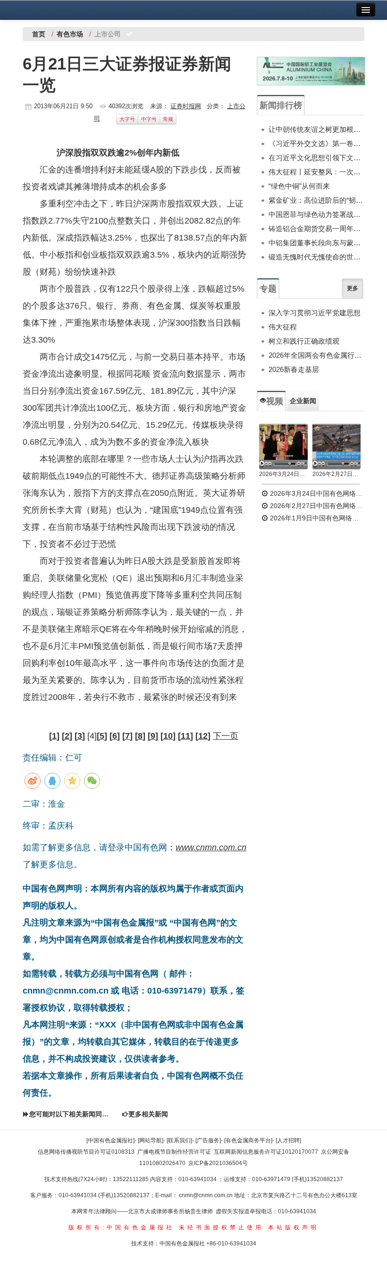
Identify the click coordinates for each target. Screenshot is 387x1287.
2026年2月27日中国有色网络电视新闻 (336, 474)
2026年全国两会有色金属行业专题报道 (316, 355)
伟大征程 (283, 327)
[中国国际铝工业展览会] (311, 71)
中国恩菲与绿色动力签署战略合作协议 (316, 214)
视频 (274, 401)
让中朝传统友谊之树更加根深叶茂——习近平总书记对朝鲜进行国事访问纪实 (316, 129)
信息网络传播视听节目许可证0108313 (86, 1152)
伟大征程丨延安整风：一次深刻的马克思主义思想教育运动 (316, 172)
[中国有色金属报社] (110, 1140)
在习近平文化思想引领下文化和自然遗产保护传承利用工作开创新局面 (316, 158)
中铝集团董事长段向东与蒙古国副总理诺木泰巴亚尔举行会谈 (316, 243)
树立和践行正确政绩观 (304, 341)
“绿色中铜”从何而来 (299, 186)
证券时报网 (185, 106)
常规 (168, 119)
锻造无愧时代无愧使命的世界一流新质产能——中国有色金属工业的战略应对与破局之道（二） (316, 257)
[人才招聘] (288, 1140)
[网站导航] (150, 1140)
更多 (352, 288)
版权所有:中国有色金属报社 (121, 1227)
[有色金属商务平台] (248, 1140)
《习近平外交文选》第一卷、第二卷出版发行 (316, 143)
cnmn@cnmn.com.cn (206, 1195)
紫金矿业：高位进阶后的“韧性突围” (316, 200)
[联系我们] (179, 1140)
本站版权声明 (293, 1227)
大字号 (127, 119)
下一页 (225, 736)
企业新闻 (303, 401)
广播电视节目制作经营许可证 (174, 1152)
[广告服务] (208, 1140)
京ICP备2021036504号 (218, 1163)
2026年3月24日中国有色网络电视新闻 (283, 474)
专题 (268, 289)
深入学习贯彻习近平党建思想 (315, 313)
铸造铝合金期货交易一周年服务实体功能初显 (316, 229)
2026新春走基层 (294, 369)
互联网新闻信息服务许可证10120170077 (266, 1152)
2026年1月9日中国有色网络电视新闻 (316, 518)
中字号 (149, 119)
